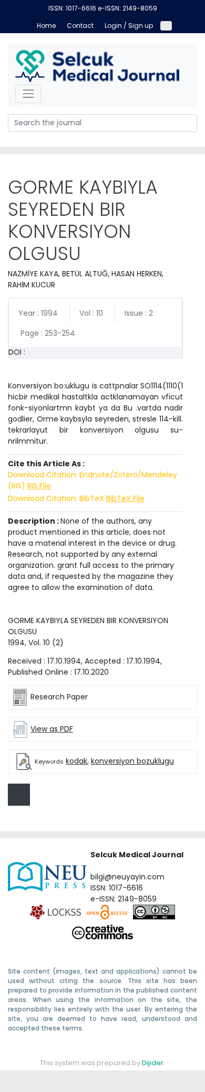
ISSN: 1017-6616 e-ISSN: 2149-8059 (102, 8)
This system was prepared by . (102, 1063)
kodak (76, 761)
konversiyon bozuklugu (132, 761)
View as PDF (51, 729)
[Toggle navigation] (28, 94)
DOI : (16, 352)
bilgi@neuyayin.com (127, 876)
